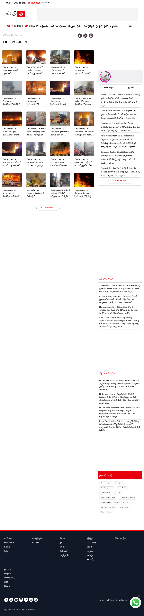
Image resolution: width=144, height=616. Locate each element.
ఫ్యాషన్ (90, 551)
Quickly (18, 26)
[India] (130, 26)
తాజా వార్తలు (120, 538)
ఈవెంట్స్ (90, 559)
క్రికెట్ (61, 543)
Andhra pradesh (107, 488)
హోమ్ (5, 35)
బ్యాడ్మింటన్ (64, 555)
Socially (34, 26)
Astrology (124, 507)
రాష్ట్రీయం (44, 26)
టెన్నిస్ (62, 547)
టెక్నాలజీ (71, 26)
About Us (104, 600)
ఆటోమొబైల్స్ (9, 578)
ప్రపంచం (62, 26)
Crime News (105, 493)
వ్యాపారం (114, 26)
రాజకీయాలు (9, 543)
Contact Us (126, 600)
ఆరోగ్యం (90, 555)
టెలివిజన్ (35, 543)
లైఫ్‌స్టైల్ (99, 26)
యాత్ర (89, 547)
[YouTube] (16, 600)
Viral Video (122, 488)
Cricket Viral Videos (127, 498)
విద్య (6, 551)
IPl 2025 (118, 493)
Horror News (106, 512)
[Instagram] (21, 600)
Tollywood (127, 502)
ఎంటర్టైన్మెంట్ (89, 26)
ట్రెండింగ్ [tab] (131, 88)
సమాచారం (8, 547)
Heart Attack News (108, 498)
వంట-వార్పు (91, 543)
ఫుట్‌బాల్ (63, 551)
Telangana (118, 483)
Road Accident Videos (109, 502)
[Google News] (31, 600)
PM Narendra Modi (108, 507)
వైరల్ (106, 26)
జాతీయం (54, 26)
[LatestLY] (15, 14)
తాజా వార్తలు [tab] (109, 88)
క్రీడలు (79, 26)
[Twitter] (85, 35)
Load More (48, 208)
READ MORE (120, 181)
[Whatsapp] (91, 35)
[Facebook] (80, 35)
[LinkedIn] (26, 600)
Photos (7, 586)
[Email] (36, 600)
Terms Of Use (115, 600)
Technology (105, 483)
